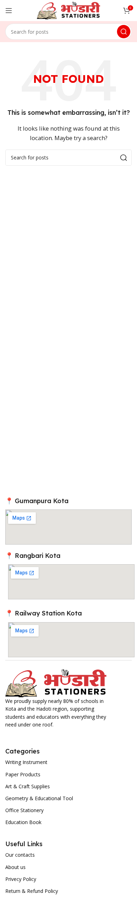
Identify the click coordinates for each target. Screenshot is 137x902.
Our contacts (20, 854)
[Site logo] (68, 9)
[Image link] (55, 682)
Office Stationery (24, 810)
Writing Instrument (26, 762)
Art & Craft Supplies (27, 786)
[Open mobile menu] (9, 11)
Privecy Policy (20, 879)
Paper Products (22, 774)
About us (15, 867)
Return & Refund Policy (31, 891)
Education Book (23, 822)
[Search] (123, 31)
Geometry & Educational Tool (39, 798)
